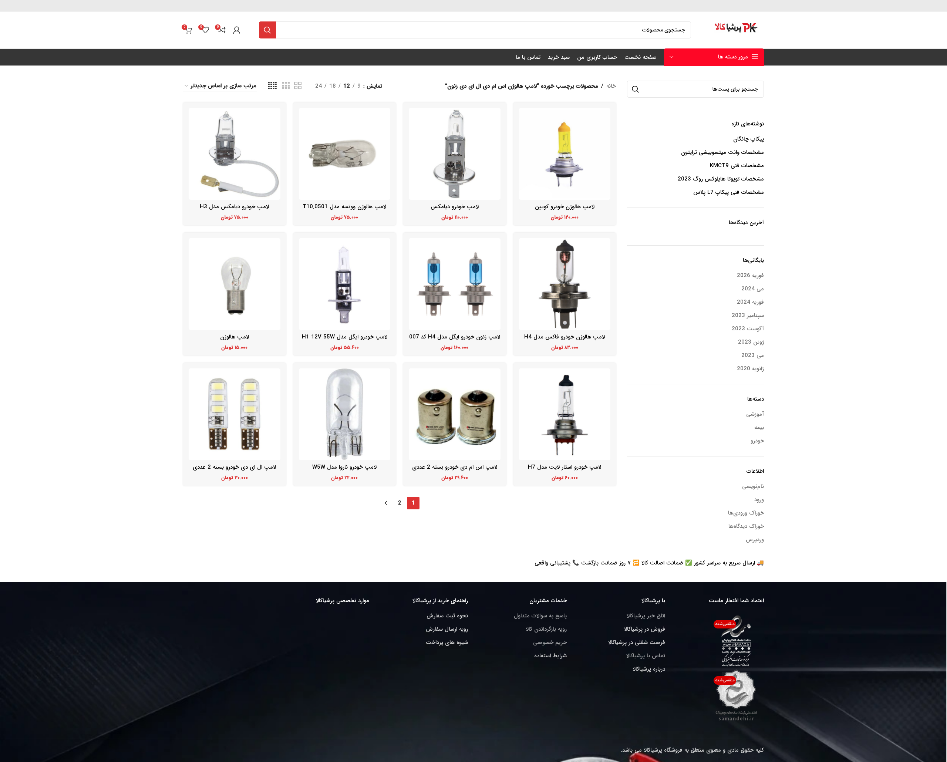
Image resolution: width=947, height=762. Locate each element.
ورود (759, 499)
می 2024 (752, 289)
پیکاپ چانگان (748, 139)
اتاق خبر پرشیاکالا (646, 615)
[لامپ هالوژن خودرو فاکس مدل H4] (565, 284)
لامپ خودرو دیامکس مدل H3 (234, 206)
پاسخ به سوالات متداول (540, 615)
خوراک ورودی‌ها (746, 513)
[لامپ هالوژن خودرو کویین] (565, 154)
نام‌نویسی (753, 486)
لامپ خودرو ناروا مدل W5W (344, 467)
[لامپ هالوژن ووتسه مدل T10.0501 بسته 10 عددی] (345, 154)
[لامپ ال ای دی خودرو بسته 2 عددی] (234, 414)
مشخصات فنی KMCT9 (737, 166)
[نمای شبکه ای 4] (272, 86)
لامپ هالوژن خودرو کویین (564, 206)
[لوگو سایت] (737, 29)
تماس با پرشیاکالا (645, 655)
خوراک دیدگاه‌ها (746, 526)
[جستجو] (267, 29)
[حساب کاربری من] (236, 30)
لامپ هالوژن (234, 337)
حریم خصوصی (550, 642)
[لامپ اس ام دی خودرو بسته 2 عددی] (455, 414)
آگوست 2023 (748, 329)
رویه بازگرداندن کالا (546, 629)
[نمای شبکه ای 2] (297, 86)
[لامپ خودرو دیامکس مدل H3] (234, 154)
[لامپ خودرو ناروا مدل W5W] (345, 414)
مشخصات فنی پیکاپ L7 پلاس (728, 192)
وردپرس (755, 539)
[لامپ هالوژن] (234, 284)
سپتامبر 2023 (748, 316)
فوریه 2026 (750, 276)
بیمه (759, 428)
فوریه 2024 (750, 302)
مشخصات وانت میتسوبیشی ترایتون (722, 152)
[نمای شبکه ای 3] (285, 86)
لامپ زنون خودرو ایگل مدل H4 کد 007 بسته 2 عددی (454, 341)
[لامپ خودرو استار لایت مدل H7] (565, 414)
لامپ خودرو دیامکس (455, 206)
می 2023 (752, 356)
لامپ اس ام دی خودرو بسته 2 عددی (454, 467)
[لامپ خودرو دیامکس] (455, 154)
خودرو (757, 441)
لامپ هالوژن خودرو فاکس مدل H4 (564, 337)
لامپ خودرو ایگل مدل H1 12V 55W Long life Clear (344, 341)
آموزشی (755, 414)
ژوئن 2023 (751, 342)
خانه (611, 86)
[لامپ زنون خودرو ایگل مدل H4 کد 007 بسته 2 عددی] (455, 284)
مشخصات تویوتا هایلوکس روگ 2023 (721, 179)
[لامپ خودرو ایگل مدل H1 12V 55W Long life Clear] (345, 284)
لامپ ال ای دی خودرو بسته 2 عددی (234, 467)
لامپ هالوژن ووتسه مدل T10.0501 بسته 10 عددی (344, 210)
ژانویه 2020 (750, 369)
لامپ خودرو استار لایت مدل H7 (564, 467)
